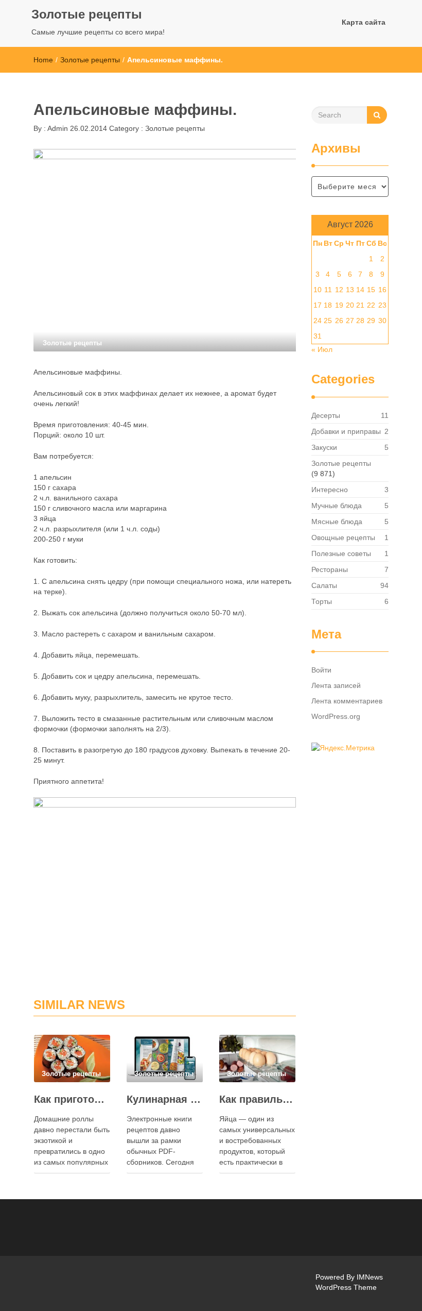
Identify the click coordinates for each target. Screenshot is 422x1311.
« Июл (321, 349)
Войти (321, 670)
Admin (57, 128)
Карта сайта (363, 22)
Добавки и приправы (346, 431)
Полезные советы (341, 553)
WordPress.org (335, 716)
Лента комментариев (346, 701)
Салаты (324, 585)
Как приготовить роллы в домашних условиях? (72, 1099)
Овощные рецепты (343, 537)
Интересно (329, 489)
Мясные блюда (336, 521)
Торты (321, 601)
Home (43, 60)
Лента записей (336, 685)
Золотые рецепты (86, 14)
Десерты (325, 415)
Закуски (324, 447)
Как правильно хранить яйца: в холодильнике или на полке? (257, 1099)
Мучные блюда (336, 505)
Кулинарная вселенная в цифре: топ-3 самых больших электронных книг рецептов (165, 1099)
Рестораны (329, 569)
